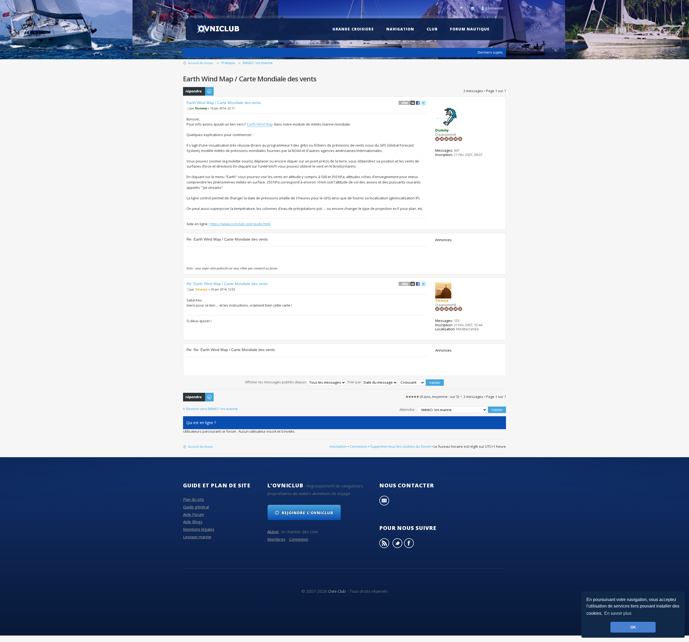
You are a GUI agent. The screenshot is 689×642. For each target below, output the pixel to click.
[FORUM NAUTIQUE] (471, 20)
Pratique (228, 62)
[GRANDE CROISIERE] (354, 20)
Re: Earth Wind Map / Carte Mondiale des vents (227, 284)
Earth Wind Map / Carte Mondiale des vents (224, 102)
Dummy (201, 108)
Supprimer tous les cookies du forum (400, 446)
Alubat (273, 531)
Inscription (338, 446)
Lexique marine (197, 536)
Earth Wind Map (260, 124)
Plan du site (193, 499)
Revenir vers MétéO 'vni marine (212, 409)
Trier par (354, 382)
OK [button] (633, 627)
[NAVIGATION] (402, 20)
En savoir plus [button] (617, 613)
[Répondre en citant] (407, 102)
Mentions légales (198, 529)
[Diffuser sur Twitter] (423, 102)
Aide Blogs (192, 521)
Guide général (196, 506)
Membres (276, 539)
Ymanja (201, 289)
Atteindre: (407, 409)
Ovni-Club (337, 591)
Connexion (494, 8)
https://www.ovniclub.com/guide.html (240, 223)
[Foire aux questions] (473, 8)
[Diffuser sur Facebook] (418, 102)
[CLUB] (433, 20)
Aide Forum (193, 514)
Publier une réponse (192, 91)
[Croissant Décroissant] (421, 382)
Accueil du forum (200, 63)
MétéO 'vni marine (258, 62)
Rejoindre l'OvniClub (307, 512)
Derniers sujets (490, 52)
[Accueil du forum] (219, 29)
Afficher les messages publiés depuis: (276, 382)
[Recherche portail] (463, 8)
